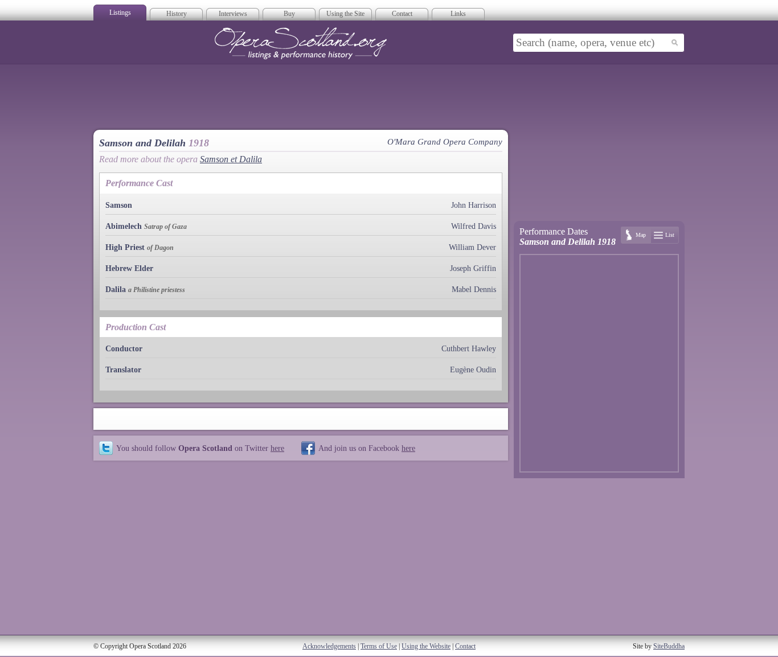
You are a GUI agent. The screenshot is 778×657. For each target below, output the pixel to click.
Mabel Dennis (474, 289)
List (669, 235)
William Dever (472, 247)
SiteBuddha (669, 646)
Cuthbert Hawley (468, 348)
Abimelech (123, 226)
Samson (118, 205)
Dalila (115, 289)
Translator (123, 370)
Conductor (123, 348)
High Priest (125, 247)
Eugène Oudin (473, 370)
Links (458, 14)
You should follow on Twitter (200, 448)
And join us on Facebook (366, 448)
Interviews (233, 14)
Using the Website (426, 646)
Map (641, 235)
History (176, 14)
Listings (120, 13)
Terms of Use (379, 646)
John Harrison (473, 205)
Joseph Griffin (473, 268)
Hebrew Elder (129, 268)
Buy (289, 14)
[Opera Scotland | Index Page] (301, 43)
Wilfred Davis (473, 226)
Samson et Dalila (231, 159)
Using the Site (345, 14)
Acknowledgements (329, 646)
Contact (402, 14)
